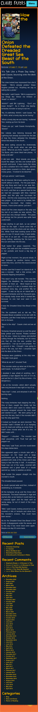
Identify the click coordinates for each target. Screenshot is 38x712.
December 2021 (11, 587)
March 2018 (10, 650)
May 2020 (9, 608)
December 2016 (11, 674)
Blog (7, 697)
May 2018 (9, 646)
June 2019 (9, 624)
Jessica (8, 569)
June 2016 (9, 684)
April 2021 (9, 597)
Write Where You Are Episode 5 (21, 571)
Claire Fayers (13, 3)
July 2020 (9, 604)
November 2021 (11, 589)
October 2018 (10, 638)
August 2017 (10, 660)
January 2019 (10, 634)
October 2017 (10, 656)
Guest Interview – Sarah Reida (29, 537)
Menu (32, 3)
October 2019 (10, 618)
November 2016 (11, 676)
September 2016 (11, 678)
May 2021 (9, 595)
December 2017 (11, 654)
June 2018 (9, 644)
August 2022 (10, 581)
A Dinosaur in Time (26, 563)
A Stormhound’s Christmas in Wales (18, 555)
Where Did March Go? (13, 551)
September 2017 (11, 658)
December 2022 (11, 579)
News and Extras (12, 532)
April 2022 (9, 583)
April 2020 (9, 610)
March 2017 (10, 668)
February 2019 (10, 632)
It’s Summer (10, 549)
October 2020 (10, 601)
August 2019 (10, 620)
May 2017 (9, 664)
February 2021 (10, 599)
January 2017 (10, 672)
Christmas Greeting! (12, 547)
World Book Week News (14, 553)
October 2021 (10, 591)
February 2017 (10, 670)
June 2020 (9, 606)
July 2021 (9, 593)
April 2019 (9, 628)
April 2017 (9, 666)
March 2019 (10, 630)
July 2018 (9, 642)
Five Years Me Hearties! (19, 567)
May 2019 (9, 626)
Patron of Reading (12, 701)
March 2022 (10, 585)
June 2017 (9, 662)
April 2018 (9, 648)
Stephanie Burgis (12, 563)
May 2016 (9, 686)
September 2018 (11, 640)
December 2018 (11, 636)
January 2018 (10, 652)
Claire (25, 67)
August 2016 (10, 680)
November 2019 (11, 616)
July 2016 (9, 682)
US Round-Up (7, 537)
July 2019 (9, 622)
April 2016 (9, 688)
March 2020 (10, 612)
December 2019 (11, 614)
